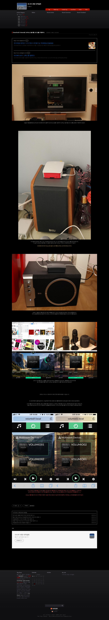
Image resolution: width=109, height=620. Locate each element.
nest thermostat (26, 585)
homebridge (19, 585)
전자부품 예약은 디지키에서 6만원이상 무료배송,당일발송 (33, 43)
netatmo (25, 593)
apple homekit (26, 580)
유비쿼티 (26, 577)
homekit (19, 598)
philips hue (23, 587)
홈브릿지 (22, 583)
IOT (18, 592)
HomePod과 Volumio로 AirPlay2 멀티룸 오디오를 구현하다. (29, 32)
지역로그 (53, 614)
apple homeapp (20, 586)
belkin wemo (24, 598)
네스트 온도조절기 (23, 578)
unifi (29, 589)
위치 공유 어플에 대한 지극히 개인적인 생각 (23, 515)
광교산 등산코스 (26, 596)
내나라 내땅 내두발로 (34, 4)
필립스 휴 (23, 595)
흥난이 (50, 616)
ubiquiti (28, 595)
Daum (62, 616)
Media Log (56, 9)
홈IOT (23, 574)
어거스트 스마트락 (25, 590)
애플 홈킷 (21, 576)
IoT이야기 (48, 32)
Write (86, 9)
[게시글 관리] (20, 505)
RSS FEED (55, 611)
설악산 (22, 577)
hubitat (18, 587)
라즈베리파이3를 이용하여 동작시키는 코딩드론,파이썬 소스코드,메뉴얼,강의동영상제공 (40, 57)
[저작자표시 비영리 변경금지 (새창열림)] (32, 505)
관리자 (60, 614)
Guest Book (73, 9)
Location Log (64, 9)
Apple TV (21, 592)
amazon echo (25, 589)
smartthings (19, 580)
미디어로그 (48, 614)
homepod (19, 589)
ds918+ (21, 593)
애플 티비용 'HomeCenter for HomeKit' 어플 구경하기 (24, 520)
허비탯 (28, 587)
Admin (80, 9)
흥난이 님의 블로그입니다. (22, 537)
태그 (44, 614)
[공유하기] (18, 505)
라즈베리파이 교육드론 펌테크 (24, 55)
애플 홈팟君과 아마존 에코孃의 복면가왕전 (22, 519)
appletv (26, 576)
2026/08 (38, 574)
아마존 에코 (27, 586)
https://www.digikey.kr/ (19, 40)
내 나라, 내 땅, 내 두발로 (68, 574)
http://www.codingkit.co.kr (20, 53)
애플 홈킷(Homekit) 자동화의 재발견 (21, 522)
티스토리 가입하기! (54, 610)
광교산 (18, 590)
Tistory (70, 616)
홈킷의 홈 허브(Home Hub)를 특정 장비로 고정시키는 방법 (26, 517)
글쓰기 (64, 614)
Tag (49, 9)
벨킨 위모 (19, 574)
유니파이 (19, 596)
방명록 (57, 614)
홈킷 (25, 583)
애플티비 (25, 582)
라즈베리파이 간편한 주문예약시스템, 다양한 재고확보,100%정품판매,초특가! (37, 45)
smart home (19, 582)
